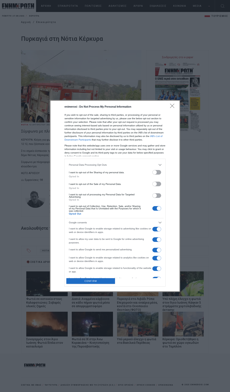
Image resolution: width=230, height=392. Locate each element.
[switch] (156, 172)
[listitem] (115, 165)
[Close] (173, 107)
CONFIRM (91, 281)
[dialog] (115, 196)
